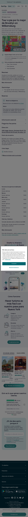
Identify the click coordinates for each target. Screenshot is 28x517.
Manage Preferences (14, 267)
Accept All (14, 263)
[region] (14, 258)
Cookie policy (8, 259)
